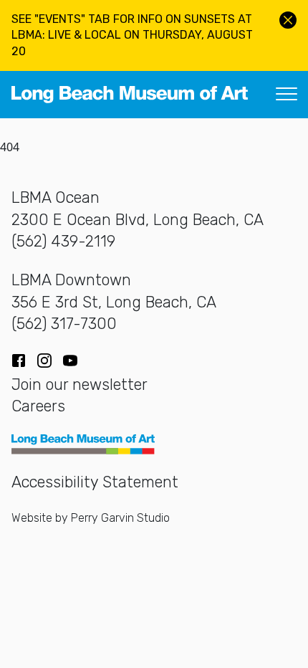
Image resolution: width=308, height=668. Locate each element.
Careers (38, 406)
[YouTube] (70, 360)
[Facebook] (18, 360)
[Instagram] (44, 360)
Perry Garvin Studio (120, 518)
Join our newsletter (79, 384)
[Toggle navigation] (286, 95)
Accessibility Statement (94, 482)
